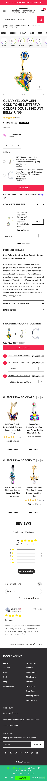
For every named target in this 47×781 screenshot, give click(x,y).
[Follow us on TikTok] (31, 752)
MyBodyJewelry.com (23, 762)
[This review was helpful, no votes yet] (34, 644)
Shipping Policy (32, 696)
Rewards (29, 682)
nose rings (21, 25)
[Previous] (4, 95)
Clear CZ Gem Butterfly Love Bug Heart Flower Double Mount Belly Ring (34, 428)
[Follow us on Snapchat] (37, 752)
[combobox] (30, 598)
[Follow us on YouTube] (26, 752)
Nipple (13, 33)
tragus (16, 27)
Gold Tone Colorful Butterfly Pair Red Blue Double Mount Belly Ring (12, 428)
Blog (5, 682)
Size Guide (30, 686)
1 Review (18, 118)
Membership (31, 677)
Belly (23, 33)
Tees (40, 33)
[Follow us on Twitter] (11, 752)
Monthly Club (31, 672)
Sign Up (37, 744)
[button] (38, 397)
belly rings (30, 25)
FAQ (5, 677)
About (5, 672)
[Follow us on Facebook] (5, 752)
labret (37, 25)
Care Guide (30, 691)
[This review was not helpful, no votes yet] (39, 644)
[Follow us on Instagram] (16, 752)
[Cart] (42, 10)
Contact (6, 668)
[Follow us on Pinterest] (21, 752)
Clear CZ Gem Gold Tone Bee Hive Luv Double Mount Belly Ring (34, 491)
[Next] (43, 95)
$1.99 (32, 33)
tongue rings (8, 27)
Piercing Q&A (8, 686)
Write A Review (26, 571)
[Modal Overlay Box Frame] (23, 773)
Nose (3, 33)
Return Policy (31, 700)
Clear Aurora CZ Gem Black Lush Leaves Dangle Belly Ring (12, 490)
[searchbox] (21, 584)
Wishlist (29, 668)
